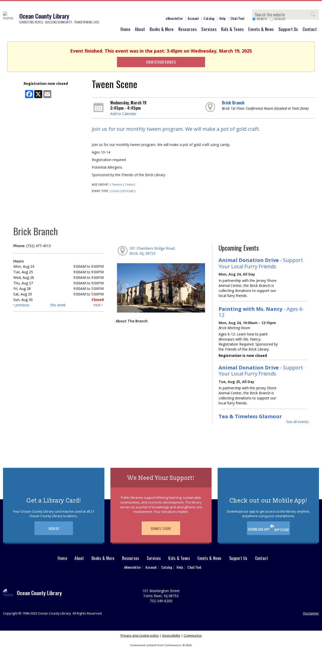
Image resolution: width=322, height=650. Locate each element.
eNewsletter (174, 18)
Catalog (209, 18)
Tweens (117, 184)
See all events (297, 421)
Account (193, 18)
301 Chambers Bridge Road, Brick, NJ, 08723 (152, 251)
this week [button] (58, 304)
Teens (129, 184)
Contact (310, 29)
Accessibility (171, 635)
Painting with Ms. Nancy (261, 311)
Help (222, 18)
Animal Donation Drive (261, 263)
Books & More (162, 29)
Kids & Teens (232, 29)
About (140, 29)
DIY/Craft (128, 191)
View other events (161, 62)
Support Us (288, 29)
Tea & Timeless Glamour (250, 416)
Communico (193, 635)
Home (125, 29)
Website (262, 19)
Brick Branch (233, 103)
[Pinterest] (139, 10)
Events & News (261, 29)
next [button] (98, 304)
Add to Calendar (123, 113)
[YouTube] (147, 10)
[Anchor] (154, 10)
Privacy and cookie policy (139, 635)
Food (115, 191)
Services (209, 29)
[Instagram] (124, 10)
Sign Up (53, 528)
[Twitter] (132, 10)
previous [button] (22, 304)
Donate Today (161, 528)
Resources (187, 29)
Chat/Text (237, 18)
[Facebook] (117, 10)
